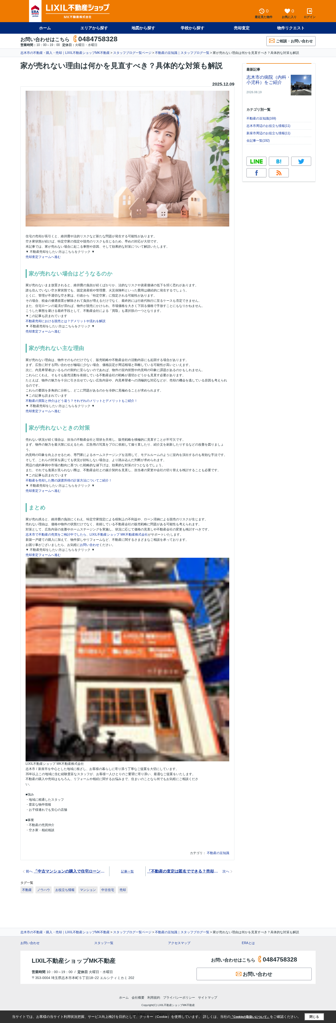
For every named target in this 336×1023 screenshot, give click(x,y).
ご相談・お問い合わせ (294, 41)
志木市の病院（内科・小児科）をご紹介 (268, 80)
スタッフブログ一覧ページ (132, 53)
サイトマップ (207, 997)
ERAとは (248, 943)
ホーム (45, 28)
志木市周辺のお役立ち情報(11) (268, 126)
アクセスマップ (179, 943)
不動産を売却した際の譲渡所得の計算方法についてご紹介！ (69, 480)
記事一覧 (127, 871)
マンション (88, 890)
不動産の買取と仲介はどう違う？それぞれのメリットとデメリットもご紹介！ (81, 401)
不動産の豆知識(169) (261, 118)
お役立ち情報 (65, 890)
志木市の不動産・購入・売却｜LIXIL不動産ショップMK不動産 (65, 53)
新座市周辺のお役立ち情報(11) (268, 133)
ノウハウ (43, 890)
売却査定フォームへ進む (43, 257)
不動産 (27, 890)
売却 (123, 890)
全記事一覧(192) (258, 140)
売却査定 (242, 28)
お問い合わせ (89, 545)
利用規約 (153, 997)
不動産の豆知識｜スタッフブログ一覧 (182, 53)
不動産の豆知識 (218, 853)
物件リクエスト (291, 28)
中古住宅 (107, 890)
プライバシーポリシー (179, 997)
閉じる (314, 1017)
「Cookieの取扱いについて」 (250, 1017)
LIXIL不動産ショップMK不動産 (74, 960)
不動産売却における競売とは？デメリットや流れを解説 (66, 321)
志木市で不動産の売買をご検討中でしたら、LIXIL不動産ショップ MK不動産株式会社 (87, 534)
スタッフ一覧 (103, 943)
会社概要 (138, 997)
